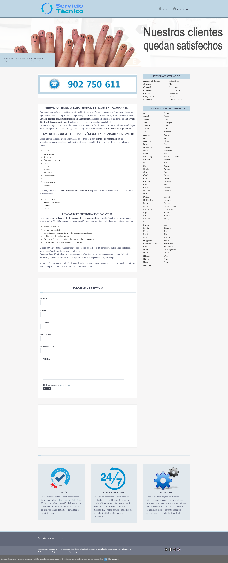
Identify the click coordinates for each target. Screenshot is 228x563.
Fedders (146, 218)
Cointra (146, 181)
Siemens (167, 215)
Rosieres (167, 194)
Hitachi (146, 256)
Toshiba (167, 237)
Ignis (166, 119)
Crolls (145, 187)
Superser (167, 222)
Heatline (146, 253)
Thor (166, 234)
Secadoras (173, 93)
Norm (166, 175)
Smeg (166, 218)
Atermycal (147, 141)
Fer (144, 222)
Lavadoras (173, 87)
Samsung (168, 200)
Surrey (166, 225)
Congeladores (149, 96)
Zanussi (167, 262)
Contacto (182, 9)
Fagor (145, 212)
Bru (144, 166)
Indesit (167, 125)
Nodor (166, 172)
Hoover (146, 262)
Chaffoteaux (148, 175)
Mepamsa (168, 150)
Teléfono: (45, 322)
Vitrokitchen (169, 246)
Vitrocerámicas (175, 99)
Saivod (167, 197)
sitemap (60, 538)
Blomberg (147, 156)
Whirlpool (168, 253)
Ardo (145, 132)
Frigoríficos (174, 81)
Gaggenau (147, 240)
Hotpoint (147, 265)
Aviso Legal (65, 385)
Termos (172, 96)
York (166, 259)
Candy (146, 169)
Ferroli (146, 225)
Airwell (146, 116)
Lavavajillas (174, 90)
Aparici (146, 122)
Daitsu (146, 197)
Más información (113, 559)
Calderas (147, 84)
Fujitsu (146, 237)
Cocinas (146, 93)
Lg (165, 138)
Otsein (166, 178)
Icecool (167, 116)
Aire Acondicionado (151, 81)
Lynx (166, 144)
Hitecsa (146, 259)
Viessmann (168, 243)
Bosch (146, 163)
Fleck (145, 231)
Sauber (167, 203)
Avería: (46, 359)
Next (224, 44)
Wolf (166, 256)
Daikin (146, 194)
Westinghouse (170, 250)
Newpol (167, 169)
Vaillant (167, 240)
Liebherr (167, 141)
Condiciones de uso (46, 538)
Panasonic (168, 181)
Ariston (146, 135)
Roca (166, 184)
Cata (145, 178)
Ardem (146, 128)
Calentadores (148, 87)
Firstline (146, 228)
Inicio (165, 9)
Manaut (167, 147)
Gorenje (146, 246)
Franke (146, 234)
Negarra (167, 166)
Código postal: (48, 346)
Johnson (167, 132)
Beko (145, 150)
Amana (146, 119)
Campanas (147, 90)
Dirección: (46, 334)
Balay (145, 144)
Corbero (146, 184)
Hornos (172, 84)
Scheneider (168, 209)
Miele (166, 153)
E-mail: (43, 310)
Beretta (146, 153)
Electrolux (147, 209)
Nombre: (44, 298)
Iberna (166, 113)
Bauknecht (147, 147)
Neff (166, 163)
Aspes (145, 138)
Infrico (167, 128)
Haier (145, 250)
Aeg (145, 113)
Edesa (145, 206)
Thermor (167, 228)
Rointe (167, 187)
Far (144, 215)
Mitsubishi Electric (172, 156)
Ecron (145, 203)
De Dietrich (148, 200)
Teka (166, 231)
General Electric (150, 243)
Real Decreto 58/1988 (68, 500)
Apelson (146, 125)
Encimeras (147, 99)
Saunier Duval (170, 206)
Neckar (167, 159)
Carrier (146, 172)
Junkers (167, 135)
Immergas (168, 122)
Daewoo (146, 191)
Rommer (167, 191)
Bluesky (146, 159)
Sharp (166, 212)
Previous (4, 44)
